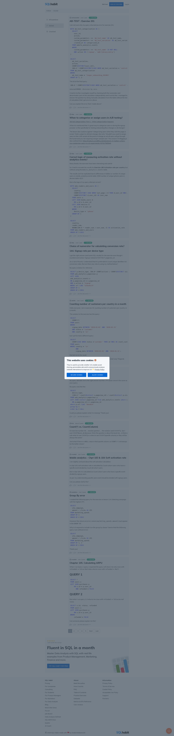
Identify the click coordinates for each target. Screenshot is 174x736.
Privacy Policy (99, 369)
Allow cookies (97, 375)
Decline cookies (76, 375)
